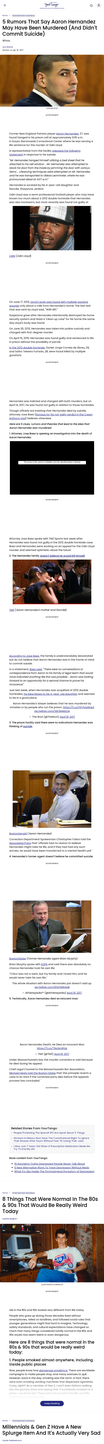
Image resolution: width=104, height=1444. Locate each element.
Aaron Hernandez (67, 133)
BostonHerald (18, 833)
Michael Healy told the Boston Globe (32, 1073)
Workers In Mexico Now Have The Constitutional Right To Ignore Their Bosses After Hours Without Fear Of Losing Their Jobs (51, 1139)
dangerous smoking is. (53, 1370)
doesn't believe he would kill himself (62, 556)
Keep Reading (52, 1403)
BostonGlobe (17, 958)
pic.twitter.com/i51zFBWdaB (52, 987)
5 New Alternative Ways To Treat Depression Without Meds (51, 1167)
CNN (12, 256)
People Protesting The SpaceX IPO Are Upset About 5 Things (49, 1132)
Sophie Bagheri (9, 1218)
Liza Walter (7, 47)
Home (5, 15)
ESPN (44, 964)
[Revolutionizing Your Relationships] (52, 4)
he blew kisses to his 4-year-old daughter (50, 694)
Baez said (36, 669)
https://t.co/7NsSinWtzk (52, 1048)
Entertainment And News (23, 15)
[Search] (91, 5)
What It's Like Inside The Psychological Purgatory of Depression (54, 1171)
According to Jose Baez (24, 656)
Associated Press (20, 843)
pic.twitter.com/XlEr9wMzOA (52, 711)
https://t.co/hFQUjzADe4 (78, 707)
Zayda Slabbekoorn (12, 1440)
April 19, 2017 (67, 717)
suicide (27, 726)
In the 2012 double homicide (27, 347)
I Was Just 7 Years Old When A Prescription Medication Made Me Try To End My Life (52, 1147)
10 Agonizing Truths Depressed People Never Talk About (49, 1164)
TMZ (11, 610)
